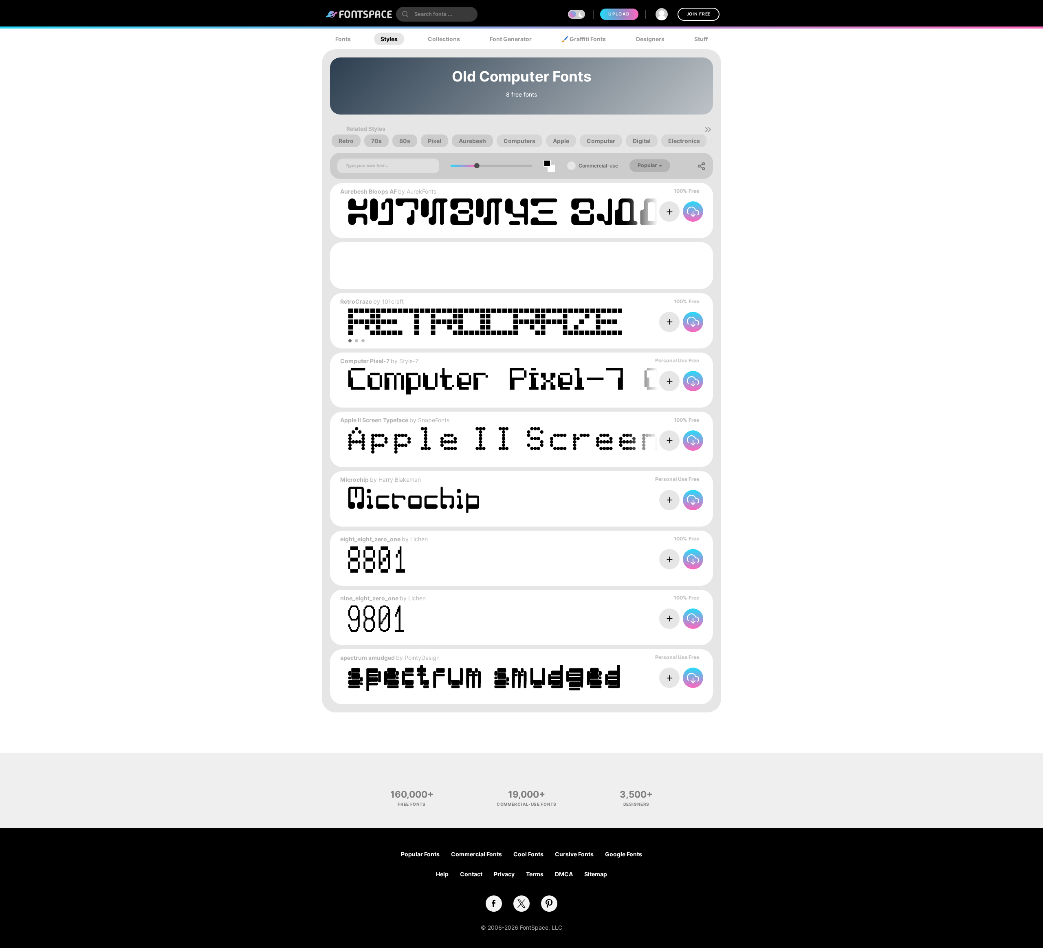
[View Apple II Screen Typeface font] (552, 440)
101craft (393, 301)
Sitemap (595, 874)
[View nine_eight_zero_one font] (376, 618)
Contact (471, 874)
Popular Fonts (420, 854)
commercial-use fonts (527, 804)
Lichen (419, 539)
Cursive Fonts (574, 854)
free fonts (412, 804)
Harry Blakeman (399, 479)
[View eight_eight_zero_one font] (376, 559)
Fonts (343, 38)
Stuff (701, 38)
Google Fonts (623, 854)
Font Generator (511, 38)
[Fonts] (359, 14)
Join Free (699, 14)
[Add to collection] (669, 211)
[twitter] (521, 903)
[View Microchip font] (413, 500)
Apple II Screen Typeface (374, 420)
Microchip (354, 479)
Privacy (504, 874)
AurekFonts (421, 191)
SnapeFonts (433, 420)
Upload (619, 14)
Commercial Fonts (476, 854)
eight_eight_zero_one (370, 539)
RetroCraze (356, 301)
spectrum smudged (367, 657)
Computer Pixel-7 (364, 360)
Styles (389, 38)
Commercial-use (598, 166)
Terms (535, 874)
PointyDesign (422, 657)
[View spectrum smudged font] (484, 678)
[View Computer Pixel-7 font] (552, 381)
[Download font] (693, 211)
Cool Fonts (528, 854)
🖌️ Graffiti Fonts (583, 38)
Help (442, 874)
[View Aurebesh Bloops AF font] (552, 211)
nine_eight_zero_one (369, 598)
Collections (444, 38)
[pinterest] (549, 903)
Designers (650, 38)
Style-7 (408, 360)
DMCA (564, 874)
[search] (436, 14)
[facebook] (494, 903)
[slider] (477, 165)
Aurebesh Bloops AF (368, 191)
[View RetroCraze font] (485, 322)
